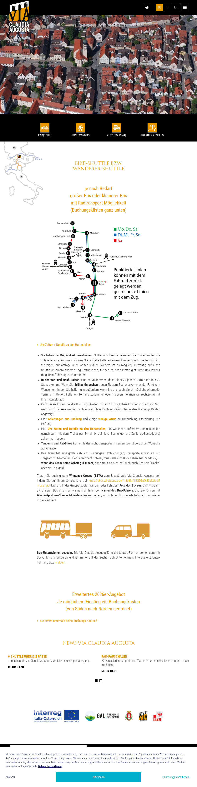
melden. (60, 562)
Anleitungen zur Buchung (65, 419)
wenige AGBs (107, 419)
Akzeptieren (99, 777)
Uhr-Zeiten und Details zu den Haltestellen (76, 429)
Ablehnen (11, 777)
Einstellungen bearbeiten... (176, 777)
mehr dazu (16, 667)
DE (159, 7)
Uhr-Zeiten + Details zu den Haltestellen (65, 345)
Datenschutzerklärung (50, 766)
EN (176, 7)
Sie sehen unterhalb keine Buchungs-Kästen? (68, 621)
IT (167, 7)
